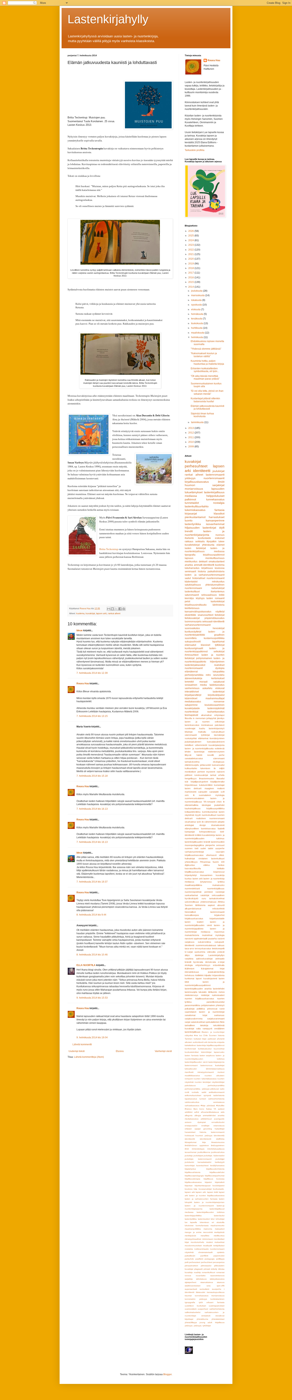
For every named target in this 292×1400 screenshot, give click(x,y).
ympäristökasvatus (214, 618)
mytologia (219, 935)
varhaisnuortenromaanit (198, 625)
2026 (191, 231)
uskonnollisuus (192, 902)
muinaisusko (218, 885)
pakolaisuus (190, 1085)
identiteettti (190, 1139)
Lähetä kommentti (82, 1044)
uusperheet (203, 1309)
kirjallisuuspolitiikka (215, 808)
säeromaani (218, 758)
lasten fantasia (192, 1055)
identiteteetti (205, 1139)
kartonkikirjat (217, 601)
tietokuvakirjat (192, 618)
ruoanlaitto (201, 1275)
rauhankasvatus (215, 711)
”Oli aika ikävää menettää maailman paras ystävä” (205, 377)
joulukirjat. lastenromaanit (198, 1159)
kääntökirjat (206, 1052)
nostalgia (218, 502)
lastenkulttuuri (192, 591)
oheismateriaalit (205, 1252)
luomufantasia (202, 1225)
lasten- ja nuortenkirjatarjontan (209, 1202)
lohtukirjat (220, 1219)
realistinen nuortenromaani (210, 818)
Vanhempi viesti (163, 1051)
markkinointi (190, 792)
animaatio (219, 958)
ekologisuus (218, 762)
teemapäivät (191, 715)
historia (202, 571)
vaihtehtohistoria (216, 1309)
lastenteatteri (204, 1219)
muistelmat (207, 935)
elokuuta (196, 309)
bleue (79, 630)
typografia (190, 554)
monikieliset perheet (195, 772)
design (202, 825)
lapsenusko (219, 1052)
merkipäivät (219, 1232)
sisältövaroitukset (192, 1286)
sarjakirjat (218, 485)
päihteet (188, 775)
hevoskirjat (218, 628)
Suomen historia (216, 1035)
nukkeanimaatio (201, 1249)
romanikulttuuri (208, 1272)
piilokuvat (214, 1089)
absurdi (220, 905)
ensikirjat (205, 1125)
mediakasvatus (193, 701)
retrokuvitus (218, 581)
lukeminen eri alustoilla (212, 1222)
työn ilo (200, 822)
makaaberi (219, 1229)
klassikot (219, 513)
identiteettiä (219, 1135)
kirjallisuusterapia (192, 1179)
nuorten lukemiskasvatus (204, 1079)
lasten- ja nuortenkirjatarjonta (204, 533)
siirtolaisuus (201, 1279)
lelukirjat (188, 732)
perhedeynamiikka (216, 1085)
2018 (191, 268)
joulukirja (189, 1155)
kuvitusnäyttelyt (193, 631)
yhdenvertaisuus (208, 902)
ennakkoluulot (218, 1122)
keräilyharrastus (217, 1165)
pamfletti (204, 1256)
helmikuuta (197, 337)
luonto (188, 520)
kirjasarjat (191, 513)
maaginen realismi (214, 788)
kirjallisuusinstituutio (196, 604)
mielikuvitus (191, 561)
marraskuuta (198, 295)
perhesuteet (194, 1262)
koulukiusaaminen (214, 705)
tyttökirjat (205, 735)
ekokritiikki (190, 615)
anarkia (189, 565)
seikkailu (200, 541)
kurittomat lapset (193, 978)
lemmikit (189, 681)
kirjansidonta (218, 975)
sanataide (214, 792)
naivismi (220, 772)
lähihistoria (218, 604)
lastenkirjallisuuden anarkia (198, 988)
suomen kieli (191, 848)
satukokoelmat (198, 1022)
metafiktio (205, 1236)
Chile (205, 1035)
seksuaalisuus (209, 595)
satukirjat (204, 895)
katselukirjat (218, 588)
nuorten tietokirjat (203, 1082)
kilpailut (207, 975)
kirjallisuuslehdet (217, 1172)
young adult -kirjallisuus (211, 1322)
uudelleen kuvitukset (195, 1306)
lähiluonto (212, 992)
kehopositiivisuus (207, 832)
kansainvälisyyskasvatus (198, 611)
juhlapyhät (211, 718)
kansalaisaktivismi (215, 742)
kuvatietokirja (208, 835)
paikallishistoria (216, 571)
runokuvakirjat (201, 775)
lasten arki (197, 878)
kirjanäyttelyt (191, 875)
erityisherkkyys (202, 965)
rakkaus (189, 541)
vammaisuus (218, 1102)
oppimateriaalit (200, 938)
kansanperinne (215, 520)
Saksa (209, 1109)
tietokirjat (219, 615)
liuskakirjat (219, 1065)
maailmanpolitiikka (193, 885)
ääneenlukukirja (193, 678)
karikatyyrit (219, 1162)
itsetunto (189, 538)
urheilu (221, 775)
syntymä (207, 1095)
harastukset (190, 1132)
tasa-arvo (189, 948)
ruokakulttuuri (217, 732)
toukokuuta (197, 323)
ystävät (220, 952)
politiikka (201, 1008)
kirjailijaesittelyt (193, 695)
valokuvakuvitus (192, 1102)
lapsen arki (101, 613)
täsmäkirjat (219, 735)
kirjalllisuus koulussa (214, 1179)
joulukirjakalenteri (193, 742)
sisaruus (220, 1282)
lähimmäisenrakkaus (215, 1069)
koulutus (188, 1189)
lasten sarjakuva (207, 1055)
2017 (191, 272)
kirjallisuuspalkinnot (213, 554)
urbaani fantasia (215, 1302)
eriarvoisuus (219, 1125)
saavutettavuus (217, 1275)
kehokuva (189, 975)
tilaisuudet (200, 1292)
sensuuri (220, 845)
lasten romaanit (215, 598)
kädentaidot (191, 581)
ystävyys (190, 478)
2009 (191, 446)
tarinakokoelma (192, 762)
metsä (221, 992)
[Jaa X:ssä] (116, 609)
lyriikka (221, 882)
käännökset (191, 698)
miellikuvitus (219, 1236)
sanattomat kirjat (196, 1015)
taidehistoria (218, 1095)
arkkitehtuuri (206, 1119)
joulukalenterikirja (216, 972)
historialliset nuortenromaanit (208, 578)
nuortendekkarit (192, 888)
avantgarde (219, 1119)
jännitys (220, 718)
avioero (188, 1122)
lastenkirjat (199, 751)
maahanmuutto (217, 1225)
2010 (191, 442)
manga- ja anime (193, 1232)
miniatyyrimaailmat (193, 1239)
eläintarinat (203, 738)
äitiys (187, 955)
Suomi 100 (218, 862)
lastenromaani (191, 1065)
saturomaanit (192, 595)
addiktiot (188, 1112)
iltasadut (220, 778)
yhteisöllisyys (191, 862)
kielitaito (220, 868)
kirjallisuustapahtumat (214, 1176)
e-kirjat (221, 962)
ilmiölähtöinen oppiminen (197, 1145)
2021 (191, 254)
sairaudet (202, 792)
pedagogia (210, 1259)
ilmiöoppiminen (217, 1145)
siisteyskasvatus (217, 1279)
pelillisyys (220, 1259)
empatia (220, 1042)
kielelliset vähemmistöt (196, 745)
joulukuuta (197, 290)
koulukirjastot (218, 1185)
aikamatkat (206, 715)
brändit (188, 962)
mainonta (208, 1229)
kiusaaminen (206, 875)
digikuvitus (190, 865)
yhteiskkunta (202, 1319)
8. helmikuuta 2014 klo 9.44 (91, 914)
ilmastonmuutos (206, 778)
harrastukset (216, 517)
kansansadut (218, 765)
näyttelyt (220, 611)
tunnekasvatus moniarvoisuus (210, 1296)
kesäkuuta (197, 318)
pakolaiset (219, 725)
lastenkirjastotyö (216, 728)
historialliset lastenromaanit (204, 912)
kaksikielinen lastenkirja (195, 1045)
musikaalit (207, 1245)
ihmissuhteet (191, 655)
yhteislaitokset (218, 1319)
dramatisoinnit (217, 825)
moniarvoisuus (194, 488)
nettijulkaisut (218, 1245)
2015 (191, 282)
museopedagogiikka (194, 845)
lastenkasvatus (192, 725)
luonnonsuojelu (193, 621)
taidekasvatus (217, 685)
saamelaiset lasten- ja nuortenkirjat (204, 1012)
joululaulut (189, 1162)
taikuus (221, 945)
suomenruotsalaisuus (206, 945)
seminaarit (190, 571)
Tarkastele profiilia (194, 150)
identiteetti (201, 471)
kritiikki (198, 835)
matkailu (202, 732)
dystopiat (201, 1122)
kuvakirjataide (192, 708)
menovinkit (208, 1232)
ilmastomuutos (217, 1142)
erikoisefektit (218, 908)
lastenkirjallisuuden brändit (197, 842)
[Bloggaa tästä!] (112, 609)
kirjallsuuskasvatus (193, 1182)
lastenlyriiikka (191, 1219)
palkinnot (190, 499)
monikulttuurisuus (214, 558)
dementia (212, 1042)
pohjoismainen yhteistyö (213, 1005)
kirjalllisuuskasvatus (194, 872)
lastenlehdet (218, 988)
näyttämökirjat (218, 1082)
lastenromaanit (215, 474)
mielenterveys (191, 995)
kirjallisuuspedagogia (194, 1176)
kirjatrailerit (219, 1182)
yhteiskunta (208, 544)
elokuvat (219, 688)
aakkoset (212, 1039)
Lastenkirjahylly (108, 19)
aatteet (221, 1109)
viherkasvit (211, 855)
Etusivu (120, 1051)
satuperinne (191, 705)
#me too (198, 1035)
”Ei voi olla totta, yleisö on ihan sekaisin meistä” (207, 392)
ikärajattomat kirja (195, 1142)
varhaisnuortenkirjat (194, 852)
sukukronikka (204, 942)
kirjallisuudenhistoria (215, 1169)
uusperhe (219, 848)
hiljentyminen (217, 661)
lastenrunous (206, 1065)
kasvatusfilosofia (193, 868)
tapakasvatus (191, 1099)
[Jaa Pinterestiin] (124, 609)
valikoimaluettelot (192, 1312)
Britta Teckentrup (108, 549)
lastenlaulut (219, 1215)
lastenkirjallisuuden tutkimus (211, 1212)
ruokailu (195, 1092)
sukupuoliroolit (193, 641)
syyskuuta (196, 304)
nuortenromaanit (214, 478)
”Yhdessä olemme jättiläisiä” (206, 348)
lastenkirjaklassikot (195, 665)
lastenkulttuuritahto (197, 506)
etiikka (206, 865)
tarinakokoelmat (216, 898)
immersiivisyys (198, 1149)
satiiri (204, 1092)
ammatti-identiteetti (204, 565)
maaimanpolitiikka (193, 1229)
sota (209, 1286)
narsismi (189, 938)
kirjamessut (218, 872)
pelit (187, 1262)
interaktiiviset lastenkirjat (204, 691)
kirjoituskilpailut (216, 695)
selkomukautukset (193, 1095)
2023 (191, 245)
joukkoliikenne (203, 1152)
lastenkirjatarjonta (216, 1062)
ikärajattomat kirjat (213, 968)
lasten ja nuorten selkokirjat (204, 721)
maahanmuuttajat (215, 698)
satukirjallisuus (193, 584)
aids (222, 1112)
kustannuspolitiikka (214, 638)
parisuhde (189, 1259)
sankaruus (219, 1015)
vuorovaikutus (192, 628)
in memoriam (199, 718)
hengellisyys (191, 778)
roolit (187, 1092)
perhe (221, 755)
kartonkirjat (190, 1165)
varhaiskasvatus (192, 1105)
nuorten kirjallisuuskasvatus (199, 998)
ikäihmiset (189, 968)
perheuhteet (206, 1262)
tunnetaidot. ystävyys (196, 1299)
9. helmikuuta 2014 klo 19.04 (92, 1037)
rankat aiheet (114, 613)
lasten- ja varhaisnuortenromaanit (204, 574)
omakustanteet (216, 561)
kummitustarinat (209, 812)
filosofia (188, 718)
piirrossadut (206, 1266)
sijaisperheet (190, 1282)
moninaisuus (207, 725)
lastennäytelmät (215, 708)
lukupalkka (218, 671)
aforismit (220, 1039)
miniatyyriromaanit (205, 1072)
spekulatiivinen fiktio (214, 1022)
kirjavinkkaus (191, 785)
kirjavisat (188, 1185)
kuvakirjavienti (210, 978)
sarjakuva (189, 942)
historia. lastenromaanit (212, 1132)
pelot (187, 601)
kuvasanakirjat (205, 1189)
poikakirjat (189, 1008)
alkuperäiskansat (193, 908)
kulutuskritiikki (206, 785)
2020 (191, 258)
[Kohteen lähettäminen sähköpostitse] (109, 609)
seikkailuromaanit (216, 1092)
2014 (191, 286)
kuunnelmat (219, 1049)
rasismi (221, 938)
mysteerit (210, 772)
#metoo (188, 1109)
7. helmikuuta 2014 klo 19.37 (92, 881)
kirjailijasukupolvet (199, 781)
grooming (207, 1129)
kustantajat (219, 785)
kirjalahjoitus (190, 1169)
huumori (190, 485)
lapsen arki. (201, 1192)
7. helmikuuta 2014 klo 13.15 (92, 716)
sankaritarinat (191, 895)
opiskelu (220, 1252)
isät (186, 781)
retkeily (214, 1269)
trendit (189, 531)
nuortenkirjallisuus (215, 888)
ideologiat (206, 805)
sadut (188, 578)
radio (222, 1089)
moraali (203, 681)
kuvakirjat (90, 613)
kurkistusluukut (205, 1049)
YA (215, 1109)
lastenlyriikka (193, 524)
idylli (221, 527)
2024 (191, 240)
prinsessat (212, 1008)
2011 (191, 437)
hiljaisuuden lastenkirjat (200, 527)
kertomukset (217, 678)
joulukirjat (218, 471)
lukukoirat (189, 1225)
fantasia (219, 509)
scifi (222, 792)
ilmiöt (221, 481)
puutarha (212, 938)
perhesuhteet (196, 466)
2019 (191, 263)
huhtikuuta (197, 328)
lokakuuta (196, 300)
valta (198, 1028)
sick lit (189, 795)
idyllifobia (220, 1139)
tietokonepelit (218, 948)
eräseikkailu (218, 965)
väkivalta (211, 952)
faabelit (221, 828)
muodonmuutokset (193, 1245)
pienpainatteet (191, 1266)
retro (208, 675)
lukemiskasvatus (195, 509)
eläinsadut (190, 645)
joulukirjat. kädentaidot (214, 1155)
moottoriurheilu (197, 1242)
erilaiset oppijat (193, 1129)
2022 (191, 249)
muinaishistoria (192, 935)
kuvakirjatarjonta (216, 745)
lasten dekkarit (193, 788)
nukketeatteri (218, 995)
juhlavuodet (205, 765)
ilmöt (187, 1149)
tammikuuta (197, 422)
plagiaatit (198, 1269)
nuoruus (220, 535)
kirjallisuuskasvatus (197, 481)
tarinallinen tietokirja (196, 1025)
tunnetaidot (192, 502)
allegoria (188, 1115)
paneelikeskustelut (215, 1002)
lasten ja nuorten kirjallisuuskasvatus (206, 1195)
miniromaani (207, 1239)
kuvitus (188, 878)
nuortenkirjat (191, 711)
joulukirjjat (220, 1159)
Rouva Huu (82, 683)
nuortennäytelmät (193, 892)
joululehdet (219, 805)
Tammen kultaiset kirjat (195, 1039)
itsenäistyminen (217, 738)
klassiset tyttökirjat (212, 645)
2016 (191, 277)
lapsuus (189, 558)
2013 (191, 428)
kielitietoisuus (192, 608)
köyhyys (200, 598)
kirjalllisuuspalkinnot (215, 1045)
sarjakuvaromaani (215, 1018)
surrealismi (204, 1289)
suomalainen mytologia (211, 795)
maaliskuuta (198, 332)
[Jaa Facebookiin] (120, 609)
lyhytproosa (206, 882)
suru (204, 898)
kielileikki (199, 975)
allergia (197, 1115)
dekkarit (203, 561)
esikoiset (219, 538)
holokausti (189, 1135)
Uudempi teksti (77, 1051)
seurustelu (218, 675)
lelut (213, 1219)
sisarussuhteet (205, 615)
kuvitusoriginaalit (194, 648)
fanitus (221, 865)
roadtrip (197, 1272)
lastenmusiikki (217, 842)
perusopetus (218, 1262)
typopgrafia (190, 1302)
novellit (210, 755)
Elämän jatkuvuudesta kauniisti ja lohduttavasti (207, 407)
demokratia (210, 962)
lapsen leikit (212, 1192)
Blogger (167, 1374)
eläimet (220, 544)
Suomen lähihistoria (195, 905)
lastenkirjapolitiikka (193, 1215)
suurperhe (216, 1289)
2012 (191, 432)
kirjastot (208, 1182)
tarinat (213, 775)
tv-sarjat (189, 952)
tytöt (201, 1302)
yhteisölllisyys (191, 1322)
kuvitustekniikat (192, 1052)
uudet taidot (206, 848)
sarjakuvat (218, 681)
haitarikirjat (219, 1129)
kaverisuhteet (202, 1165)
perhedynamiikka (194, 675)
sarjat (187, 1022)
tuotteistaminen (217, 1299)
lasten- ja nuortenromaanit (199, 1206)
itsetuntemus (217, 591)
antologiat (189, 825)
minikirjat (205, 995)
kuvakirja (220, 875)
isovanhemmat (215, 524)
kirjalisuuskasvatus (194, 918)
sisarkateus (190, 822)
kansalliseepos (192, 915)
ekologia (189, 965)
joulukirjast (198, 1155)
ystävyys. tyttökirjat (202, 1326)
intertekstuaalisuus (215, 1149)
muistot (209, 1242)
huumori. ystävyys (204, 1135)
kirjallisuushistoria (192, 1172)
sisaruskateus (206, 1282)
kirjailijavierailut (217, 781)
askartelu (207, 688)
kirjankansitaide (217, 918)
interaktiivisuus (192, 972)
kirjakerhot (219, 915)
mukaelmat (219, 1242)
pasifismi (199, 1259)
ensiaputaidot (191, 1125)
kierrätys (189, 598)
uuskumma (199, 952)
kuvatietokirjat (192, 544)
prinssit (207, 1269)
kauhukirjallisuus (193, 808)
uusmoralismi (190, 1309)
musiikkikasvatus (192, 1075)
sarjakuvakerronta (193, 1018)
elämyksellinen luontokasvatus (200, 828)
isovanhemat (190, 1152)
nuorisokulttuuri (209, 815)
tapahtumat (218, 641)
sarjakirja (189, 1279)
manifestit (189, 1072)
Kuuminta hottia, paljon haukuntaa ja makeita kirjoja (207, 362)
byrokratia (198, 962)
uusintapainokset (216, 1306)
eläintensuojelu (192, 765)
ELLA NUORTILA (86, 965)
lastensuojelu (191, 992)
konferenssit (190, 1049)
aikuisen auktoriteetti (194, 1042)
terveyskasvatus (203, 948)
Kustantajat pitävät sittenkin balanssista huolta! (205, 400)
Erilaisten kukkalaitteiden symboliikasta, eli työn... (205, 370)
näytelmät (189, 1252)
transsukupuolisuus (215, 1292)
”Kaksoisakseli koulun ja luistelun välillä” (204, 355)
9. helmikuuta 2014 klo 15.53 (92, 997)
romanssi (220, 1272)
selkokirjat (219, 651)
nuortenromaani (217, 1249)
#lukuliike (220, 1105)
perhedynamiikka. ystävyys (197, 1089)
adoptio (221, 822)
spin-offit (220, 1286)
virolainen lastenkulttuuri (211, 858)
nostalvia (189, 1249)
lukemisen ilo (208, 768)
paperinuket (219, 1256)
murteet (221, 1072)
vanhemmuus (192, 688)
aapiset (211, 905)
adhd (196, 1112)
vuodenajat (190, 728)
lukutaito (203, 992)
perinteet (208, 892)
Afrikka (221, 902)
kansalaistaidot (204, 1162)
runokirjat (220, 892)
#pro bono (198, 1109)
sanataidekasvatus (194, 758)
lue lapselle (191, 1222)
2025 (191, 235)
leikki (221, 595)
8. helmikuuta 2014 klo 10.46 (92, 954)
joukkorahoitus (217, 1152)
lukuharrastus (192, 568)
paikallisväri (190, 1256)
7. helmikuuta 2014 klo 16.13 (92, 808)
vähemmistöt (210, 822)
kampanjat (190, 832)
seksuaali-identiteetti (213, 621)
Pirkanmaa (205, 862)
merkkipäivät (190, 1236)
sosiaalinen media (196, 685)
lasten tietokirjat (195, 548)
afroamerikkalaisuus (210, 1112)
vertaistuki (205, 1316)
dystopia (219, 668)
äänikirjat (199, 955)
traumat (188, 1296)
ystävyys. (189, 1326)
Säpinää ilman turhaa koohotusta (202, 415)
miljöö (221, 768)
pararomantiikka (192, 1005)
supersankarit (191, 1289)
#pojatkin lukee (215, 541)
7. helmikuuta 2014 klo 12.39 (92, 673)
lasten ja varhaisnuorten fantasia (201, 1199)
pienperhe (210, 845)
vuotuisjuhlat (191, 738)
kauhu (202, 728)
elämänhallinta (191, 805)
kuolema (80, 613)
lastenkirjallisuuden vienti (196, 1062)
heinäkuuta (197, 314)
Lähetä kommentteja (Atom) (89, 1057)
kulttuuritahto (191, 768)
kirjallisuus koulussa (213, 568)
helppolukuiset (215, 495)
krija (195, 1189)
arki (205, 1042)
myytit (198, 815)
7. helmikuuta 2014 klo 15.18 (92, 775)
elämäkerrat (191, 671)
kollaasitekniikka (192, 812)
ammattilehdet (209, 1115)
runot (221, 1008)
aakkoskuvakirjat (204, 958)
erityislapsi (219, 715)
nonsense (219, 701)
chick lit (220, 802)
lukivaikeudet (191, 1069)
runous (188, 1275)
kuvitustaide (204, 538)
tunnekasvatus (215, 499)
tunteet (202, 1099)
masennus (219, 932)
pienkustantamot (195, 517)
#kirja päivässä (208, 1105)
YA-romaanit (209, 802)
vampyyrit (207, 1028)
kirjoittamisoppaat (203, 1185)
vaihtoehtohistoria (216, 1099)
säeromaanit (191, 735)
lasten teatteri (194, 922)
